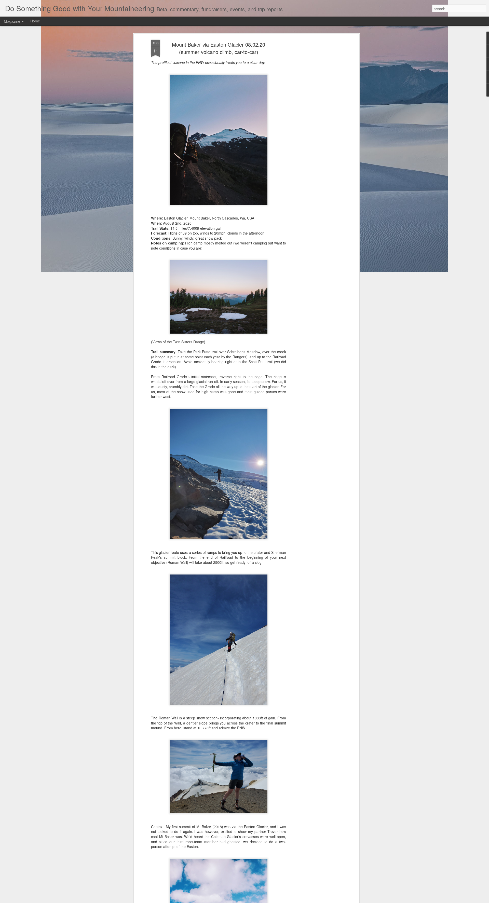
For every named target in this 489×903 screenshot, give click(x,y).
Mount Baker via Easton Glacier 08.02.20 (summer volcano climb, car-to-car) (218, 48)
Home (35, 20)
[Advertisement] (314, 120)
